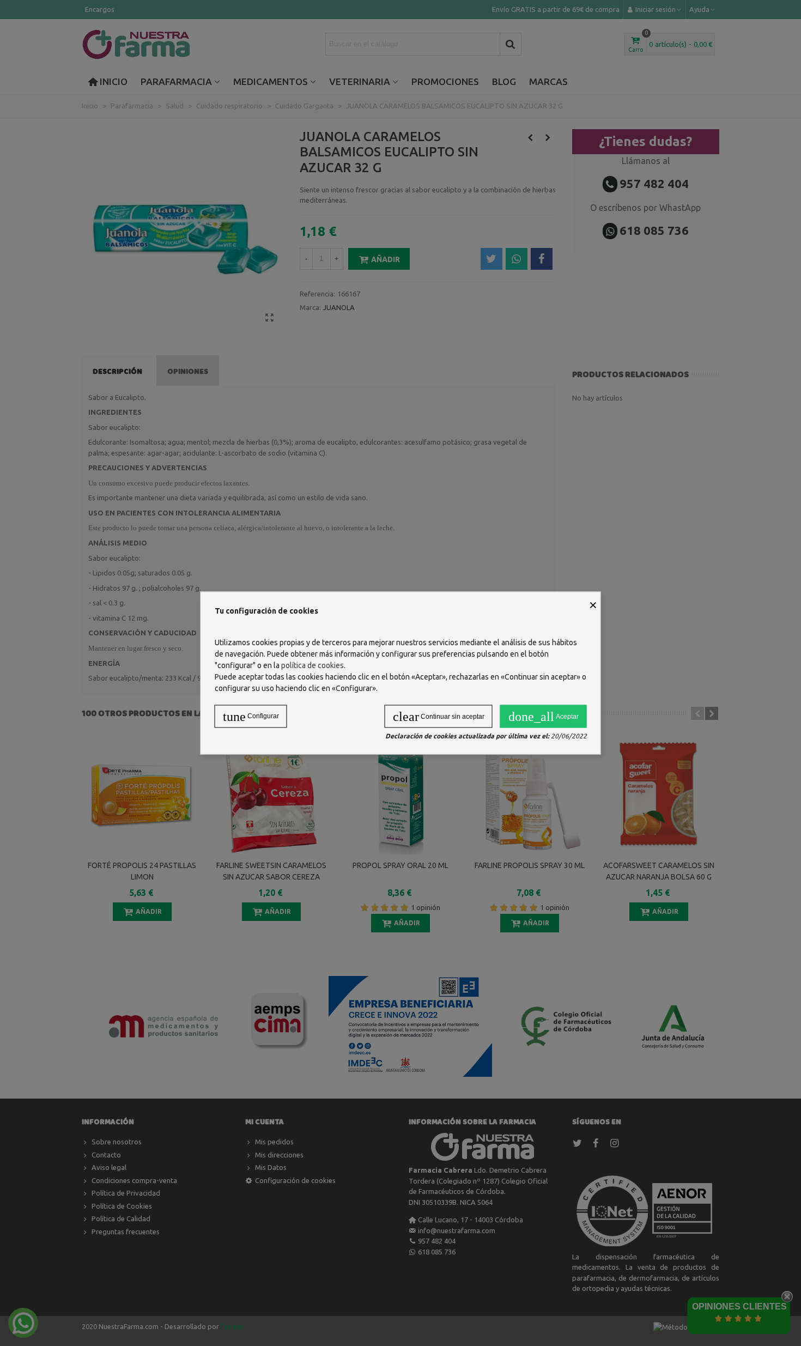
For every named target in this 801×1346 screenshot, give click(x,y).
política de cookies (312, 665)
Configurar (251, 717)
